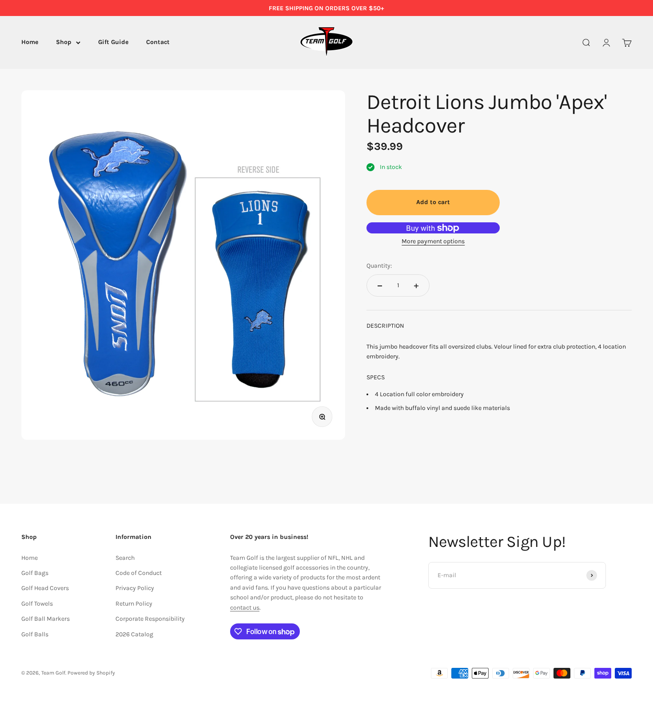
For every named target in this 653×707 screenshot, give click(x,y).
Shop (64, 42)
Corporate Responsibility (150, 619)
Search (125, 558)
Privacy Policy (134, 588)
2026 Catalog (134, 634)
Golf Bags (34, 573)
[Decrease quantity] (380, 286)
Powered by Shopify (91, 673)
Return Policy (133, 603)
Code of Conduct (138, 573)
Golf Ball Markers (45, 619)
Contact (158, 42)
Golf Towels (37, 603)
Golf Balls (34, 634)
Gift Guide (113, 42)
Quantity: (379, 265)
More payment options (433, 241)
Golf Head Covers (45, 588)
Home (29, 42)
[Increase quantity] (416, 286)
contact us (244, 607)
